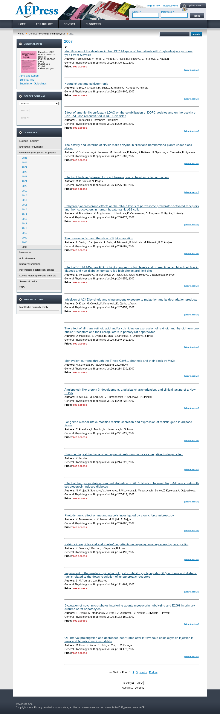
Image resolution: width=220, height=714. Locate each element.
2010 (23, 233)
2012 (23, 223)
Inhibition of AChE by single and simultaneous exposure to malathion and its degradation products (130, 299)
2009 (23, 237)
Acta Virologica (27, 258)
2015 (23, 209)
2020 (23, 186)
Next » (143, 672)
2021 (23, 181)
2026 (23, 157)
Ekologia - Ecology (29, 141)
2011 (23, 228)
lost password (170, 5)
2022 (23, 176)
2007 (23, 247)
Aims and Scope (29, 75)
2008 (23, 242)
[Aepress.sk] (36, 10)
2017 (23, 200)
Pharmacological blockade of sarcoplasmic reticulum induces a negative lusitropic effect (123, 454)
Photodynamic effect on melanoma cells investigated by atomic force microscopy (119, 515)
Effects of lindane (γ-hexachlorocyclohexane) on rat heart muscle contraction (116, 177)
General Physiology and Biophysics (47, 33)
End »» (153, 672)
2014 (23, 214)
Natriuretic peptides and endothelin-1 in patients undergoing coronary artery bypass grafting (126, 544)
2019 (23, 190)
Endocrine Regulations (31, 146)
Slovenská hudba (28, 281)
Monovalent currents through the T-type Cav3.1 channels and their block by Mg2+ (120, 360)
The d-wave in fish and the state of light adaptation (98, 238)
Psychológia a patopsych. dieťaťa (36, 269)
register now (153, 5)
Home (21, 33)
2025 (23, 162)
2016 (23, 204)
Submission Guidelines (33, 83)
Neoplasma (25, 252)
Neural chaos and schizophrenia (86, 83)
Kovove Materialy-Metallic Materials (37, 275)
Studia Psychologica (29, 264)
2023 (23, 172)
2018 (23, 195)
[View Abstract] (191, 70)
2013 (23, 219)
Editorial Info (27, 79)
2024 (23, 167)
